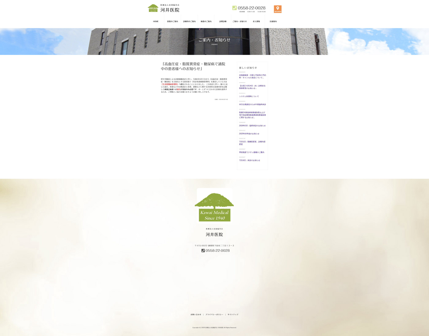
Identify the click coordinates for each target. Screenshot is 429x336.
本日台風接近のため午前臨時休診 (252, 104)
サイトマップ (233, 314)
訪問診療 (222, 21)
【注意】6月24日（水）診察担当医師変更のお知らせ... (252, 87)
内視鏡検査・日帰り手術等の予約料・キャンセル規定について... (252, 76)
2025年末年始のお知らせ (249, 134)
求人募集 (256, 21)
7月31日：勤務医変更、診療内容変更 (252, 143)
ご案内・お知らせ (239, 21)
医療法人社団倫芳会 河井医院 (214, 327)
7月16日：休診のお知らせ (249, 160)
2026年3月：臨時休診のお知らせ (252, 126)
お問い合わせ (196, 314)
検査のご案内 (206, 21)
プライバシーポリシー (214, 314)
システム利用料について (249, 96)
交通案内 (273, 21)
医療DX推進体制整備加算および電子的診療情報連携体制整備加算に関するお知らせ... (252, 114)
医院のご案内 (172, 21)
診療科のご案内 (189, 21)
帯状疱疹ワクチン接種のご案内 (251, 152)
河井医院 (170, 8)
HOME (156, 21)
